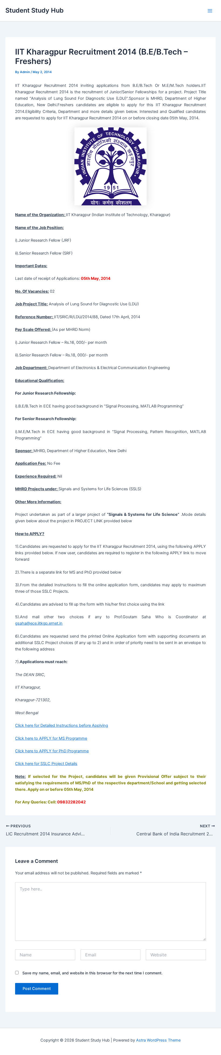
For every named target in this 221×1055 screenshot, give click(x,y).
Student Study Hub (34, 10)
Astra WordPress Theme (158, 1040)
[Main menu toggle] (210, 10)
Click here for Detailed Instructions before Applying (61, 725)
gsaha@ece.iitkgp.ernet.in (39, 623)
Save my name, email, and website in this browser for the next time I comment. (92, 973)
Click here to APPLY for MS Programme (51, 738)
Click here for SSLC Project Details (46, 763)
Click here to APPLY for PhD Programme (52, 751)
